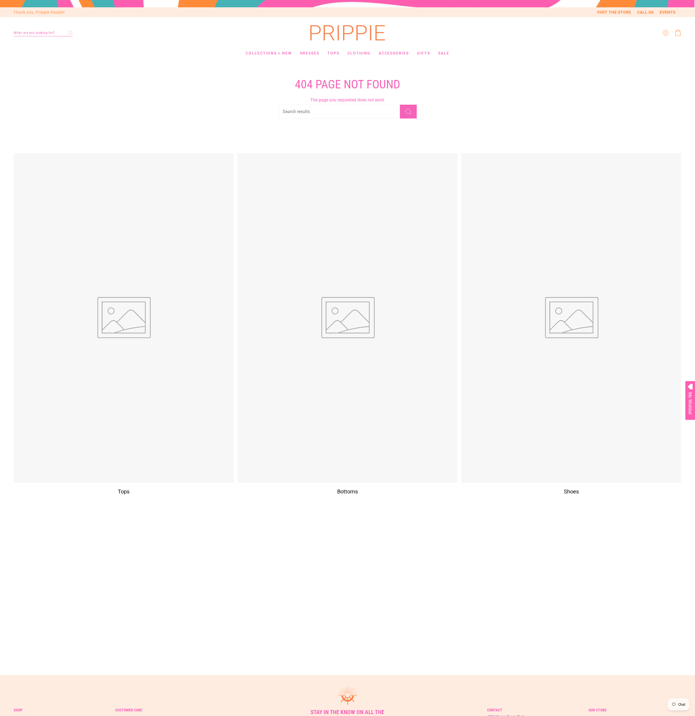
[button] (43, 32)
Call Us (645, 12)
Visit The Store (614, 12)
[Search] (408, 111)
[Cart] (678, 32)
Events (667, 12)
